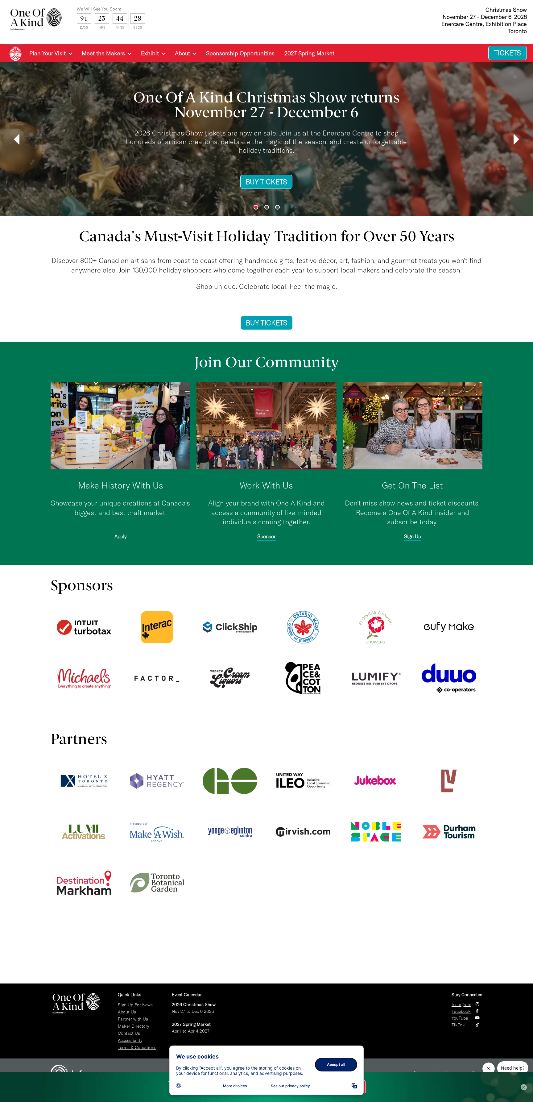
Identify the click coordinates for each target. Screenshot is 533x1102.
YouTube (460, 1018)
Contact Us (129, 1033)
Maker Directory (133, 1026)
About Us (127, 1012)
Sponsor (266, 536)
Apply (120, 536)
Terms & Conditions (137, 1047)
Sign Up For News (135, 1005)
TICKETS (507, 52)
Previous (17, 139)
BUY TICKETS (133, 190)
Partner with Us (133, 1019)
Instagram (461, 1004)
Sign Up (412, 536)
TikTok (458, 1025)
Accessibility (130, 1040)
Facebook (461, 1011)
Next (516, 139)
